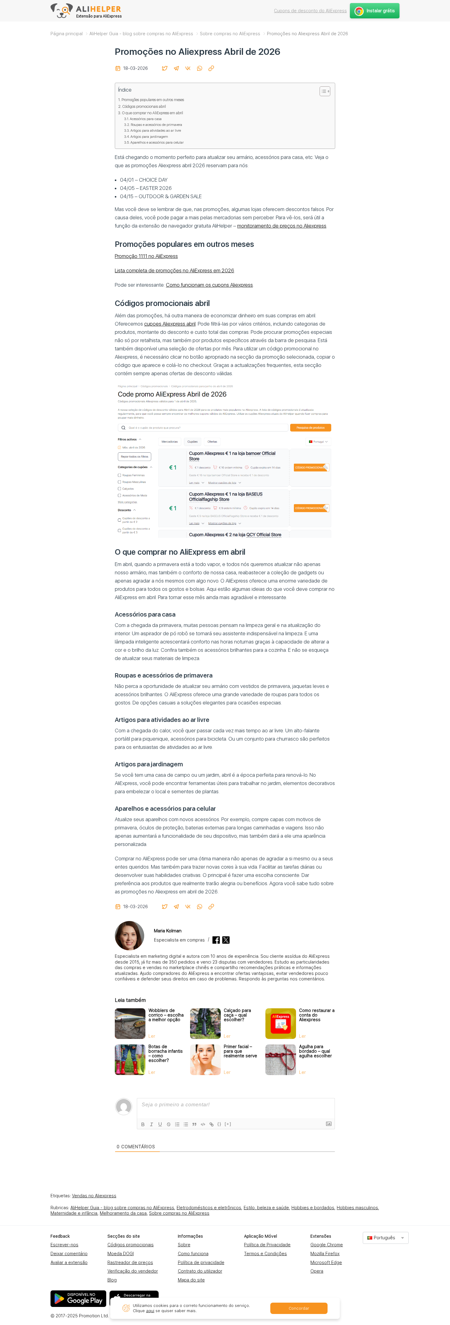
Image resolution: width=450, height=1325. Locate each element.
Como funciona (193, 1253)
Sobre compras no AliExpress (179, 1213)
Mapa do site (191, 1280)
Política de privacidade (201, 1262)
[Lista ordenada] (177, 1124)
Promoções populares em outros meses (153, 99)
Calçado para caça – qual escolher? (237, 1015)
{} (219, 1124)
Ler (151, 1036)
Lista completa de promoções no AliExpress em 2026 (174, 270)
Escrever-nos (64, 1244)
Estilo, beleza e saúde (266, 1207)
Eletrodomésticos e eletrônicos (209, 1207)
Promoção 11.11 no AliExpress (146, 256)
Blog (112, 1280)
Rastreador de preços (130, 1262)
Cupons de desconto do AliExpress (310, 10)
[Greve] (168, 1124)
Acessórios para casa (146, 119)
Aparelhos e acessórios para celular (157, 142)
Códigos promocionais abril (144, 106)
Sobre (184, 1244)
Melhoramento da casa (123, 1213)
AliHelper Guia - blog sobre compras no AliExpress (122, 1207)
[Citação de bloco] (194, 1124)
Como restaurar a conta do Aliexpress (317, 1015)
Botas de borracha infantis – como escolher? (165, 1053)
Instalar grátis (381, 10)
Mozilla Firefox (324, 1253)
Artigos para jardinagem (149, 136)
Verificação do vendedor (132, 1271)
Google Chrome (326, 1244)
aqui (150, 1310)
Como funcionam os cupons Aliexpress (209, 285)
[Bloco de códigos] (203, 1124)
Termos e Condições (265, 1253)
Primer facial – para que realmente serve (240, 1051)
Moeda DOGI (120, 1253)
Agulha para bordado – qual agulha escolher (315, 1051)
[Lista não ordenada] (186, 1124)
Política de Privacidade (267, 1244)
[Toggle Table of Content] (322, 91)
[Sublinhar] (160, 1124)
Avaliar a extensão (69, 1262)
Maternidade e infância (74, 1213)
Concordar (299, 1308)
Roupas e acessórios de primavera (156, 125)
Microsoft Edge (326, 1262)
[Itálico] (151, 1124)
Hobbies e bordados (312, 1207)
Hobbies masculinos (357, 1207)
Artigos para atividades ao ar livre (155, 130)
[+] (228, 1124)
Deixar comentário (69, 1253)
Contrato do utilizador (200, 1271)
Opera (316, 1271)
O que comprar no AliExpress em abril (152, 113)
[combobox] (386, 1238)
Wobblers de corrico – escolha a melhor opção (166, 1015)
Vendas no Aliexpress (94, 1195)
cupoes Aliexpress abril (170, 324)
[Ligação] (211, 1124)
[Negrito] (143, 1124)
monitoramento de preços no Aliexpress (281, 226)
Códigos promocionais (130, 1244)
